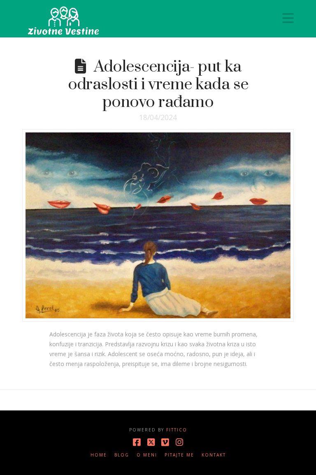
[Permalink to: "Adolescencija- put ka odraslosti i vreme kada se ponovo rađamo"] (158, 225)
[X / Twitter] (151, 442)
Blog (121, 455)
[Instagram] (179, 442)
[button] (288, 18)
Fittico (176, 430)
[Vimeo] (165, 442)
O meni (147, 455)
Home (99, 455)
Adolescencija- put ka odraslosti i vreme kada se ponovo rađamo (158, 84)
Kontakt (214, 455)
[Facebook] (136, 442)
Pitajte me (179, 455)
